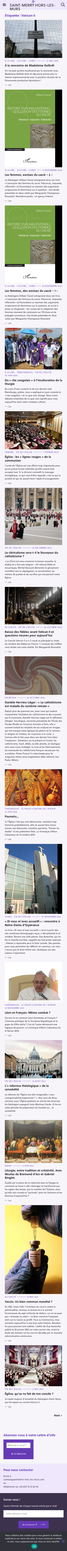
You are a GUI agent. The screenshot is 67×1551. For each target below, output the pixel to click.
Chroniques (12, 808)
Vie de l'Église (43, 372)
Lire (9, 85)
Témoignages (25, 372)
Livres (32, 60)
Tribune (9, 452)
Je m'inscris (28, 1524)
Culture (21, 60)
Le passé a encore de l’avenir (38, 808)
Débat (8, 1165)
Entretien (10, 697)
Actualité (10, 627)
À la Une (10, 60)
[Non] (63, 1541)
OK (34, 1546)
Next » (58, 1415)
